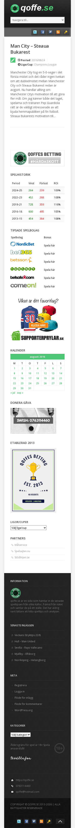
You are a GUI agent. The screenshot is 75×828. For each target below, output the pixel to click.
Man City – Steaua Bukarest (29, 49)
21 (60, 378)
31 (29, 388)
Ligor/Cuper (19, 522)
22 (14, 383)
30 (22, 388)
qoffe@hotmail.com (27, 791)
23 (22, 383)
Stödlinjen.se (22, 557)
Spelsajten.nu (22, 551)
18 (37, 378)
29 (14, 388)
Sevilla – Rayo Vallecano (28, 647)
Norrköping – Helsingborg (30, 660)
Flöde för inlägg (24, 697)
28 (60, 383)
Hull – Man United (25, 641)
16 (22, 378)
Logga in (20, 691)
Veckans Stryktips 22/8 (28, 635)
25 (37, 383)
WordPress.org (23, 710)
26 (45, 383)
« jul (12, 392)
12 (45, 373)
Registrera (21, 685)
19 (45, 378)
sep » (20, 392)
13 (52, 373)
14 (60, 373)
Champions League (45, 64)
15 (14, 378)
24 (29, 383)
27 (52, 383)
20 (52, 378)
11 (37, 373)
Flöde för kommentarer (28, 704)
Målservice (21, 545)
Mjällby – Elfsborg (25, 654)
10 (29, 373)
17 (29, 378)
